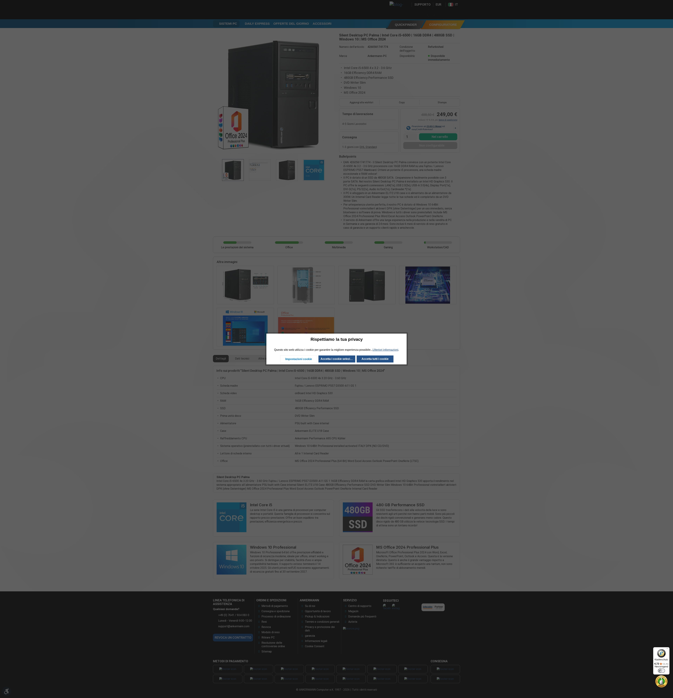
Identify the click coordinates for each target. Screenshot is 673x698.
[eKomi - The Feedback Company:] (661, 681)
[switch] (661, 671)
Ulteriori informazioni (385, 349)
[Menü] (667, 649)
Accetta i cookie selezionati (338, 358)
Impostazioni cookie (298, 359)
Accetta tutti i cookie (375, 358)
